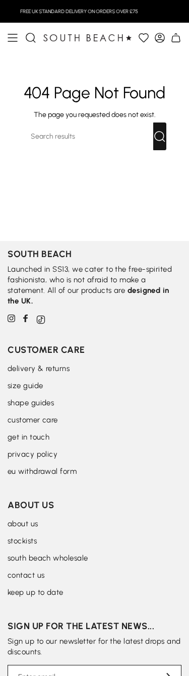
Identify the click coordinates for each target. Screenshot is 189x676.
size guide (25, 385)
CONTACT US (26, 575)
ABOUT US (23, 523)
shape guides (31, 402)
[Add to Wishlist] (143, 38)
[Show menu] (12, 38)
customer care (33, 419)
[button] (30, 38)
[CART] (175, 38)
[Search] (159, 136)
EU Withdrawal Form (42, 471)
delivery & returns (39, 368)
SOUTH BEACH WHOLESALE (48, 558)
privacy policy (32, 454)
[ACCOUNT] (159, 38)
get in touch (28, 437)
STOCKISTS (22, 540)
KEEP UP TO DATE (36, 592)
